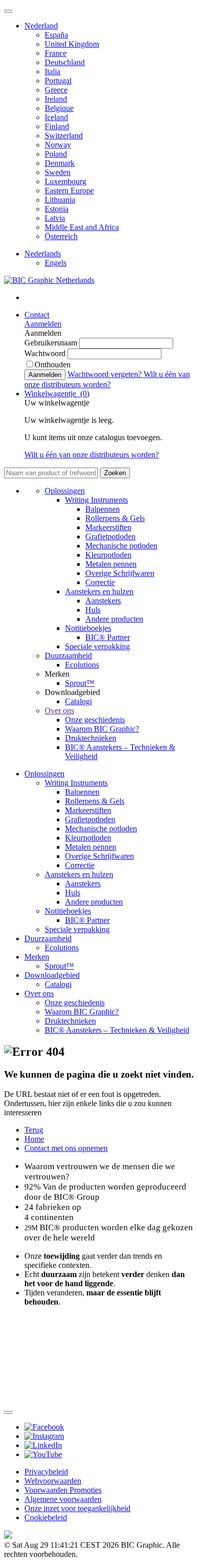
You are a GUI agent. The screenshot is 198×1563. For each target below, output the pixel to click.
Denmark (60, 163)
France (56, 53)
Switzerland (64, 135)
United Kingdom (72, 44)
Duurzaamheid (68, 655)
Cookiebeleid (45, 1517)
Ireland (56, 99)
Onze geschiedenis (95, 719)
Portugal (58, 80)
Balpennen (102, 509)
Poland (56, 154)
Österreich (61, 236)
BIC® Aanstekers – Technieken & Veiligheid (117, 1030)
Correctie (100, 582)
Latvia (55, 218)
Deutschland (65, 62)
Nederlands (42, 253)
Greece (56, 89)
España (56, 35)
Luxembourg (65, 181)
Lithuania (60, 199)
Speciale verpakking (97, 646)
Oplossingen (65, 490)
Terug (33, 1129)
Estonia (57, 209)
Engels (56, 262)
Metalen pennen (111, 564)
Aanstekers (103, 600)
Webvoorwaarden (52, 1481)
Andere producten (114, 619)
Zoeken (115, 473)
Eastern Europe (69, 190)
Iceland (56, 117)
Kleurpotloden (108, 555)
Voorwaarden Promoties (63, 1490)
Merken (36, 956)
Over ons (59, 710)
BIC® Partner (107, 637)
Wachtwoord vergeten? (106, 374)
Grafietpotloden (110, 536)
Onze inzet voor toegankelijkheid (77, 1508)
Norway (58, 144)
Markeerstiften (108, 527)
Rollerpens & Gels (115, 518)
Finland (57, 126)
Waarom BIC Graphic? (102, 729)
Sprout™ (79, 683)
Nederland (41, 25)
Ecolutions (82, 664)
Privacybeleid (46, 1471)
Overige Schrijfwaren (119, 573)
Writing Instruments (96, 500)
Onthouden (53, 364)
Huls (93, 609)
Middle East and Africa (82, 227)
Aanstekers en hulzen (99, 591)
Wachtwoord (46, 353)
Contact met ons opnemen (66, 1148)
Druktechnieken (90, 738)
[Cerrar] (8, 1412)
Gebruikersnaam (51, 342)
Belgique (59, 108)
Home (34, 1139)
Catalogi (78, 701)
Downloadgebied (52, 975)
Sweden (58, 172)
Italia (52, 71)
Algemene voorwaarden (63, 1499)
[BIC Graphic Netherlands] (49, 280)
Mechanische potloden (121, 545)
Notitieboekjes (88, 628)
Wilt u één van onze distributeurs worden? (91, 454)
